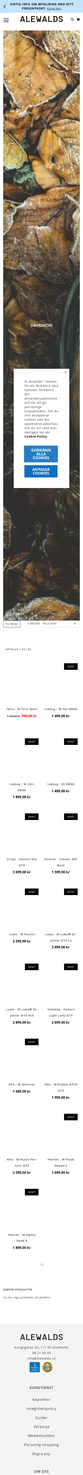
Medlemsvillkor (41, 1435)
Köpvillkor (42, 1399)
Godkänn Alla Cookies (41, 454)
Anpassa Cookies (41, 471)
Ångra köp (41, 1454)
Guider (41, 1417)
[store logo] (41, 19)
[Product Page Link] (22, 1135)
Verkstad (42, 1426)
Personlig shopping (41, 1444)
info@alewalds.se (41, 1358)
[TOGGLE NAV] (6, 20)
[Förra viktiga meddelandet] (4, 6)
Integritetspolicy (41, 1408)
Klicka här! (54, 8)
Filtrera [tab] (12, 624)
